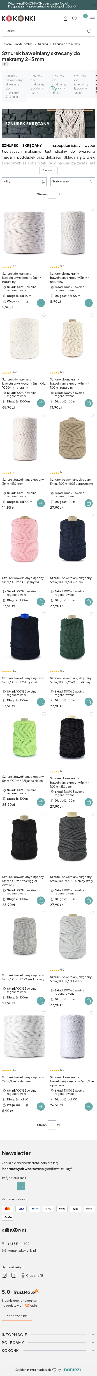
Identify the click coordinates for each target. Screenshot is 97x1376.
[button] (89, 30)
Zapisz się (21, 1186)
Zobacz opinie (17, 1316)
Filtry (7, 181)
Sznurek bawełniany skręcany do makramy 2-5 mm (14, 86)
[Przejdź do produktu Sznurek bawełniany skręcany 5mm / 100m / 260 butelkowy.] (72, 637)
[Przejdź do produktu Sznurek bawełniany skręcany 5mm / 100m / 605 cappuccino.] (72, 439)
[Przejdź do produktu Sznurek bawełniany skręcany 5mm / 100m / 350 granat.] (24, 637)
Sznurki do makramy (66, 44)
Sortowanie (60, 181)
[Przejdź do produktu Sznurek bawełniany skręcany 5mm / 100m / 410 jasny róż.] (24, 539)
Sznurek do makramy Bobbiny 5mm (81, 84)
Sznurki (43, 44)
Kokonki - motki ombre (17, 44)
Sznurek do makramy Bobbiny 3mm (59, 84)
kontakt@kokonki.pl (21, 1250)
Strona (42, 194)
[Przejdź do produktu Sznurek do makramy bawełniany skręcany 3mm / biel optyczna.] (72, 1036)
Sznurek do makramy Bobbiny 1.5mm (37, 84)
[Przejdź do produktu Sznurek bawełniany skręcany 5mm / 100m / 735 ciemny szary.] (72, 838)
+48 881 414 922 (18, 1243)
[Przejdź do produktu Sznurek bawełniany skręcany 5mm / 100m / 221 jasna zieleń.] (24, 737)
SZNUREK (10, 145)
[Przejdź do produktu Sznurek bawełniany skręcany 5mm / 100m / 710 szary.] (72, 936)
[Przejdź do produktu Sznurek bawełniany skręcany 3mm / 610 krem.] (24, 439)
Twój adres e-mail (14, 1178)
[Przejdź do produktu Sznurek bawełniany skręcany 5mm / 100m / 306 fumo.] (72, 539)
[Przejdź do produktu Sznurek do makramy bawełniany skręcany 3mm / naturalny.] (72, 233)
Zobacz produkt (41, 303)
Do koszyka (41, 403)
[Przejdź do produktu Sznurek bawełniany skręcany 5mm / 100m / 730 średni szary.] (24, 936)
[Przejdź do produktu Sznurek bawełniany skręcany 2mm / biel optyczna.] (24, 1036)
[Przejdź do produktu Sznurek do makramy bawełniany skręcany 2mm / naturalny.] (24, 233)
